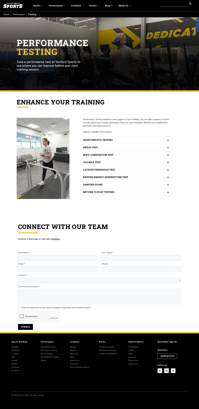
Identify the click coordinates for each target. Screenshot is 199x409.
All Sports (15, 371)
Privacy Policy (133, 360)
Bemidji (73, 347)
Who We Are (133, 347)
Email (20, 264)
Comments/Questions (28, 286)
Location (22, 275)
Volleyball (15, 367)
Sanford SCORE (92, 184)
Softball (15, 364)
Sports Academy (19, 342)
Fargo (72, 357)
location (55, 239)
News (130, 354)
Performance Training (49, 350)
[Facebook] (160, 370)
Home (6, 14)
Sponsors (132, 357)
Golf (13, 357)
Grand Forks (74, 360)
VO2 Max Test (92, 162)
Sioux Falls (74, 364)
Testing (43, 360)
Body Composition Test (98, 154)
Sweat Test (90, 147)
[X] (173, 370)
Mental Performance (48, 347)
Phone (105, 264)
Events (102, 342)
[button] (190, 3)
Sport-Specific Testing (98, 139)
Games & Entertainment (108, 354)
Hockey (14, 360)
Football (15, 354)
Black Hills (74, 354)
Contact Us (167, 356)
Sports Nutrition (47, 354)
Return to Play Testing (98, 192)
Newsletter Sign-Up (167, 342)
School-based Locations (79, 367)
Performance (19, 14)
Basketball (16, 350)
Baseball (15, 347)
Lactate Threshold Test (99, 169)
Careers (131, 350)
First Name (23, 252)
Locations (74, 342)
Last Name (107, 252)
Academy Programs (106, 347)
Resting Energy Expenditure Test (105, 177)
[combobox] (174, 3)
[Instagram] (166, 370)
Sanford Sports (136, 342)
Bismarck (73, 350)
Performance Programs (108, 350)
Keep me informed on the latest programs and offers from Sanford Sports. (56, 307)
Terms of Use (133, 364)
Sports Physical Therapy (50, 357)
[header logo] (12, 5)
